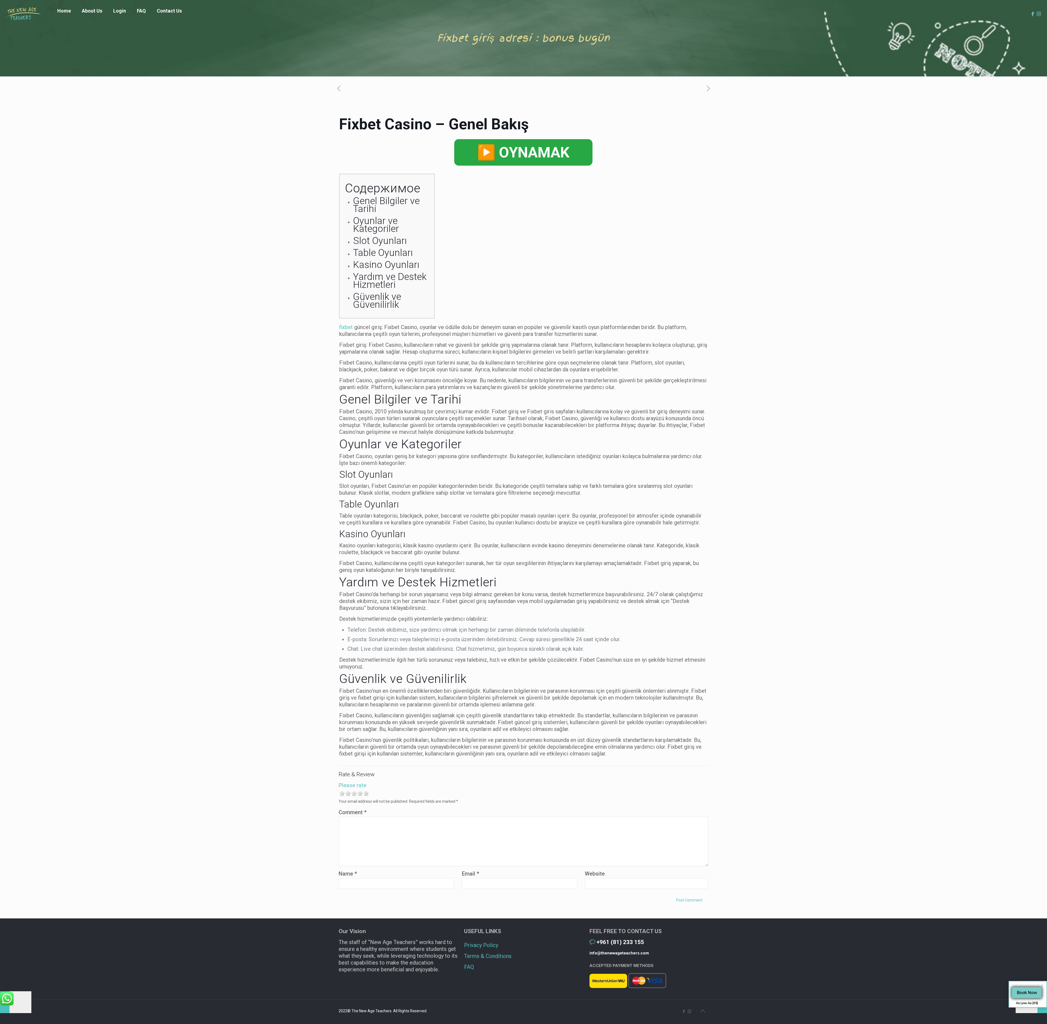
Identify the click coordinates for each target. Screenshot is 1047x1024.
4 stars (360, 793)
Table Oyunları (383, 252)
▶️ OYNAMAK (523, 152)
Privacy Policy (481, 945)
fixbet (346, 327)
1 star (342, 793)
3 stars (354, 793)
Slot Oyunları (380, 240)
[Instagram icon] (689, 1011)
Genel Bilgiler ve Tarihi (386, 204)
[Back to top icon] (702, 1011)
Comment (352, 812)
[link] (119, 24)
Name (348, 873)
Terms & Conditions (488, 956)
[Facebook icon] (684, 1011)
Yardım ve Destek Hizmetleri (389, 280)
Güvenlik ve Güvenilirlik (377, 300)
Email (470, 873)
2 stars (348, 793)
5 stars (366, 793)
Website (595, 873)
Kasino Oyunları (386, 264)
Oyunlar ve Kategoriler (376, 224)
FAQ (469, 967)
